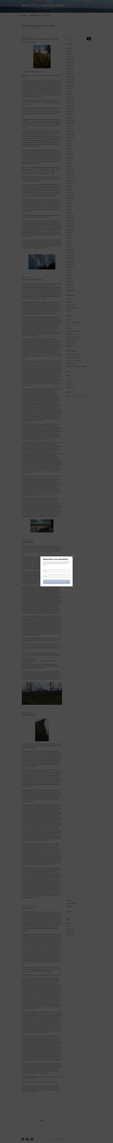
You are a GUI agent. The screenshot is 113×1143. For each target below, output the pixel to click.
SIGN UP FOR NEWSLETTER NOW (56, 581)
